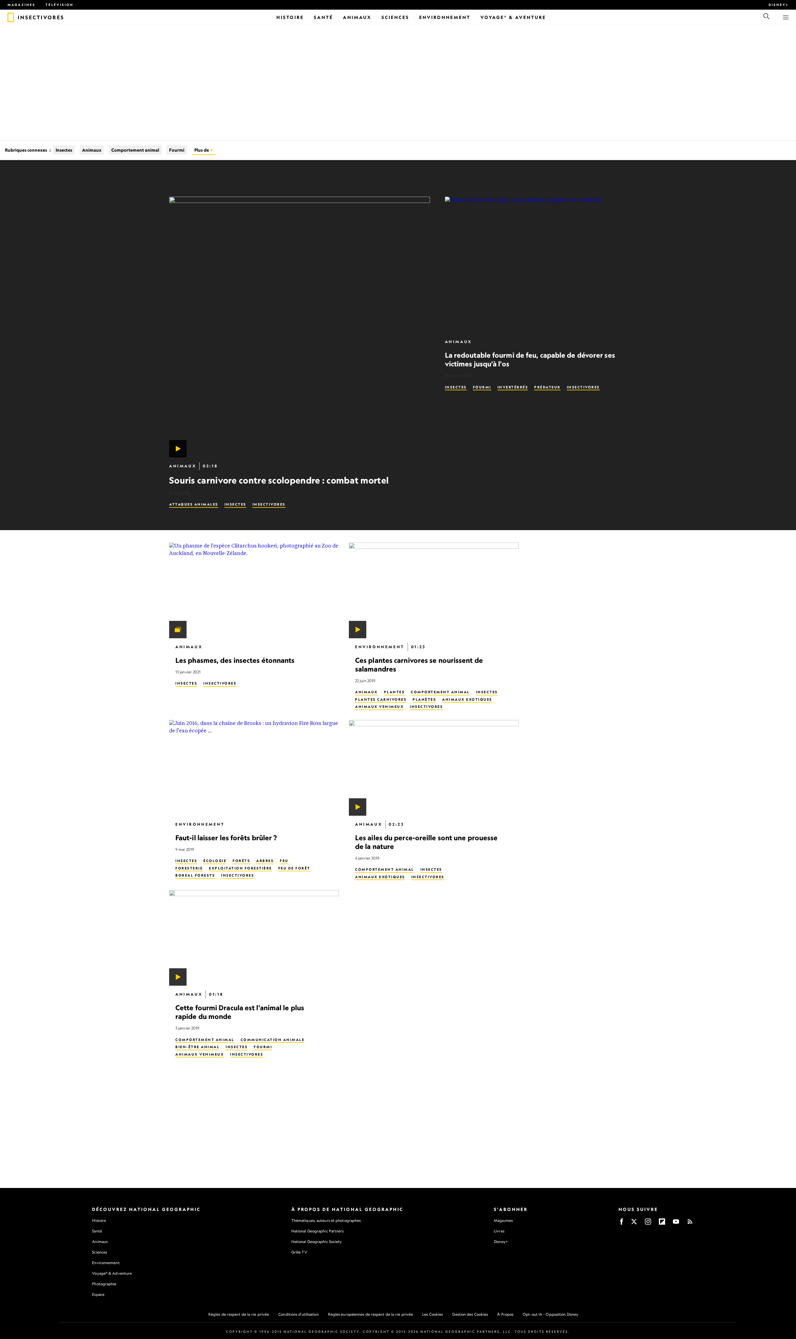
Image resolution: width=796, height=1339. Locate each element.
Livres (499, 1231)
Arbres (265, 861)
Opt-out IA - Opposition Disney (550, 1314)
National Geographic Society (316, 1241)
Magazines (21, 5)
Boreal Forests (195, 875)
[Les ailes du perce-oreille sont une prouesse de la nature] (434, 768)
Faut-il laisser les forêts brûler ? (226, 837)
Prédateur (547, 387)
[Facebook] (621, 1223)
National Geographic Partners (317, 1231)
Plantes (394, 692)
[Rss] (690, 1223)
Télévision (59, 5)
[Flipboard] (662, 1223)
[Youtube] (676, 1223)
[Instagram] (648, 1223)
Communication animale (273, 1039)
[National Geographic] (10, 17)
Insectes (64, 150)
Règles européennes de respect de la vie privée (370, 1314)
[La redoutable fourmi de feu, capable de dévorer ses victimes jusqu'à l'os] (536, 265)
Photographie (104, 1284)
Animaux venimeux (379, 706)
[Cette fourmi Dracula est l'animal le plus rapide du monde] (254, 938)
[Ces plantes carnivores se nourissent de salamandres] (434, 590)
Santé (97, 1231)
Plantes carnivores (380, 699)
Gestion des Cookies (470, 1314)
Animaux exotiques (467, 699)
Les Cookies (432, 1314)
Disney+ (779, 5)
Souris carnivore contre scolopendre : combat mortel (279, 480)
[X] (634, 1223)
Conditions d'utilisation (298, 1314)
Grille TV (299, 1252)
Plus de (202, 150)
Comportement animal (135, 150)
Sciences (99, 1252)
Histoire (99, 1220)
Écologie (214, 861)
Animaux (91, 150)
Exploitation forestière (240, 868)
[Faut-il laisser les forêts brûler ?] (254, 768)
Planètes (424, 699)
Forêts (241, 861)
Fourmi (176, 150)
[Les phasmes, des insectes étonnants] (254, 590)
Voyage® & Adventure (112, 1273)
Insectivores (268, 504)
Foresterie (189, 868)
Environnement (380, 646)
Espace (98, 1294)
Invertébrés (512, 387)
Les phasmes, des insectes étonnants (235, 660)
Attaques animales (193, 504)
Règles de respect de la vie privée (238, 1314)
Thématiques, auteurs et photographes (326, 1220)
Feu (284, 861)
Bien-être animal (197, 1047)
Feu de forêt (294, 868)
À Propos (505, 1314)
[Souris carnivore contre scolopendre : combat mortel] (299, 327)
